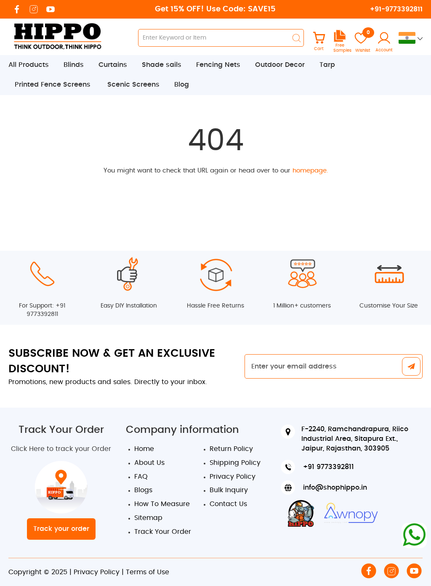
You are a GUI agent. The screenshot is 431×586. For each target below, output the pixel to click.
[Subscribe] (411, 367)
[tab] (215, 75)
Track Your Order (162, 531)
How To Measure (162, 504)
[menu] (215, 75)
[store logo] (56, 36)
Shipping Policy (235, 462)
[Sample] (339, 40)
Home (144, 448)
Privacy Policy (232, 476)
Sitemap (148, 517)
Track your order (61, 528)
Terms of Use (147, 572)
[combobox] (221, 38)
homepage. (310, 170)
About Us (149, 462)
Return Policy (231, 448)
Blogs (143, 490)
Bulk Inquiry (229, 490)
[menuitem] (32, 65)
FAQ (141, 476)
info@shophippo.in (335, 487)
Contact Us (228, 504)
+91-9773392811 (396, 9)
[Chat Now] (414, 535)
